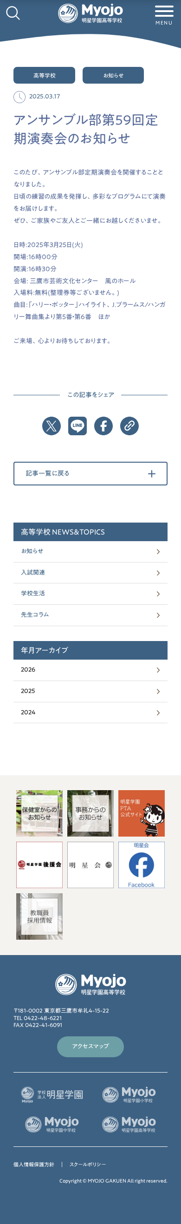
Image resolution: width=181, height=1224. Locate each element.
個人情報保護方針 (33, 1164)
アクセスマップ (90, 1046)
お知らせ (32, 551)
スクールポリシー (88, 1164)
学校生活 (33, 593)
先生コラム (35, 615)
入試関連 (33, 572)
